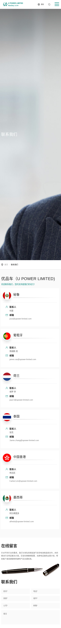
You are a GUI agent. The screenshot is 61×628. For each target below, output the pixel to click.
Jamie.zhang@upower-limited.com (24, 440)
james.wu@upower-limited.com (22, 359)
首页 (6, 265)
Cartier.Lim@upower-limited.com (23, 481)
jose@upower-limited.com (20, 319)
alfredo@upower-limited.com (21, 521)
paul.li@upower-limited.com (21, 400)
